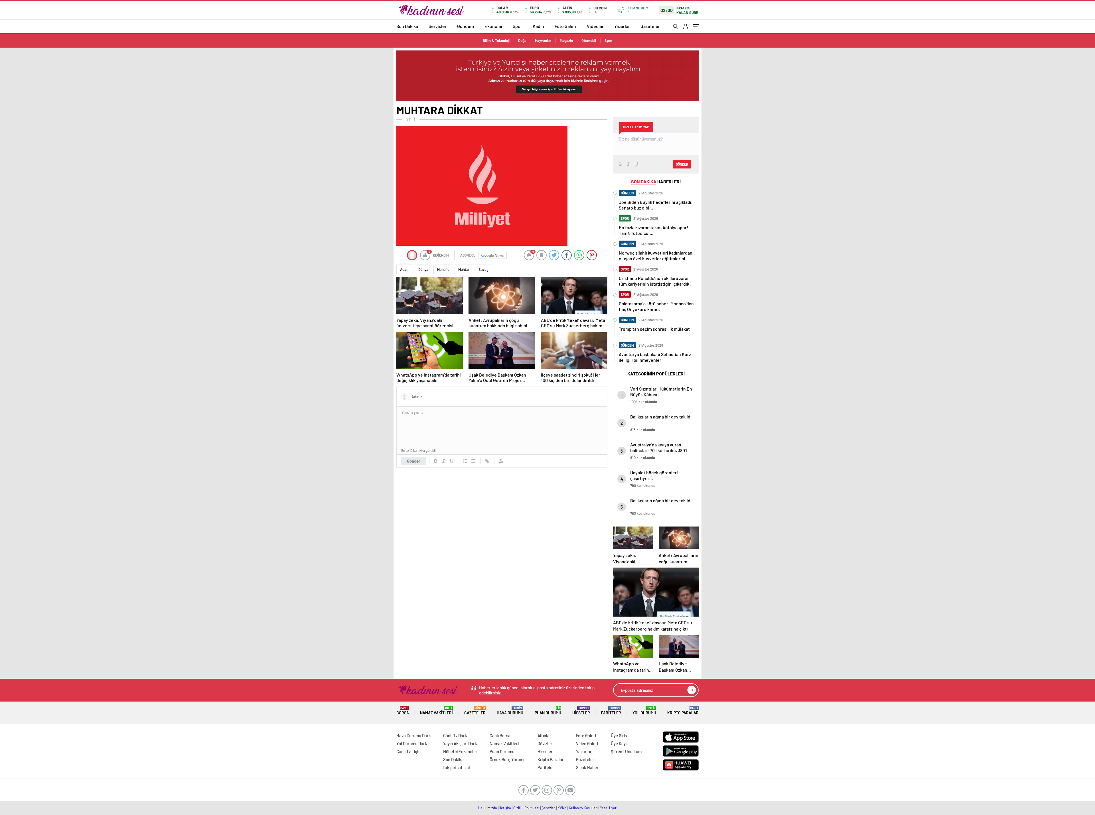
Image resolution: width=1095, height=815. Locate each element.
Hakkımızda (487, 808)
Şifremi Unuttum (626, 751)
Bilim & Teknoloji (496, 40)
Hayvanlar (543, 40)
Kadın (538, 26)
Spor (517, 26)
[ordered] (465, 461)
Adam (404, 269)
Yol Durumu (644, 710)
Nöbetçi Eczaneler (460, 751)
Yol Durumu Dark (411, 743)
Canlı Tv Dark (455, 735)
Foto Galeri (565, 26)
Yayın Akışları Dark (460, 743)
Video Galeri (587, 743)
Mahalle (443, 269)
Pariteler (611, 710)
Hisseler (581, 710)
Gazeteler (650, 26)
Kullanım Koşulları (583, 808)
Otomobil (588, 40)
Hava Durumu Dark (413, 735)
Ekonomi (493, 26)
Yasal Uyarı (608, 808)
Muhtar (464, 269)
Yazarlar (622, 26)
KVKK (562, 808)
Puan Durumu (548, 710)
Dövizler (545, 743)
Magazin (566, 40)
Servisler (438, 26)
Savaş (483, 269)
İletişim (505, 808)
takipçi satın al (456, 767)
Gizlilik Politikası (526, 808)
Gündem (465, 26)
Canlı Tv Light (408, 751)
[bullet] (473, 461)
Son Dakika (407, 26)
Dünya (423, 269)
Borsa (402, 710)
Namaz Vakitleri (436, 710)
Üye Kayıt (619, 743)
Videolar (595, 26)
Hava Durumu (510, 710)
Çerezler (548, 808)
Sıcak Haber (587, 767)
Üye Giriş (619, 735)
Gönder (413, 461)
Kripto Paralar (683, 710)
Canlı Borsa (500, 735)
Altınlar (544, 735)
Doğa (522, 40)
